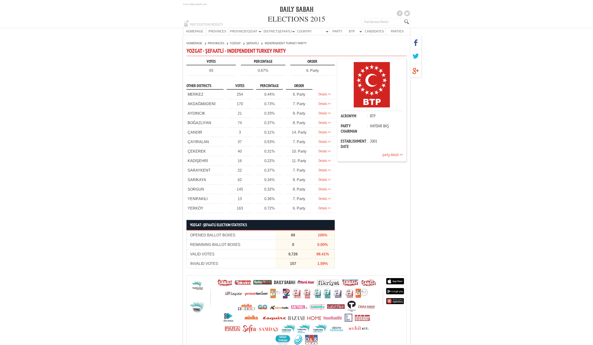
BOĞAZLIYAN (199, 123)
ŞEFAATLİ (252, 43)
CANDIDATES (374, 31)
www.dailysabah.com (195, 4)
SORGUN (196, 189)
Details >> (325, 94)
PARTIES (397, 31)
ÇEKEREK (197, 151)
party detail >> (392, 155)
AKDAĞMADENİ (201, 104)
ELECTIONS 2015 (296, 19)
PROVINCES (217, 31)
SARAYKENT (199, 170)
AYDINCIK (196, 113)
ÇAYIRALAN (198, 142)
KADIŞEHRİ (198, 161)
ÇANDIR (195, 132)
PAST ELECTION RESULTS (206, 24)
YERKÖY (195, 208)
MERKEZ (195, 94)
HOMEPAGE (194, 31)
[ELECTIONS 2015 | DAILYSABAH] (296, 10)
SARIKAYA (197, 180)
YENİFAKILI (198, 199)
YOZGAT (235, 43)
